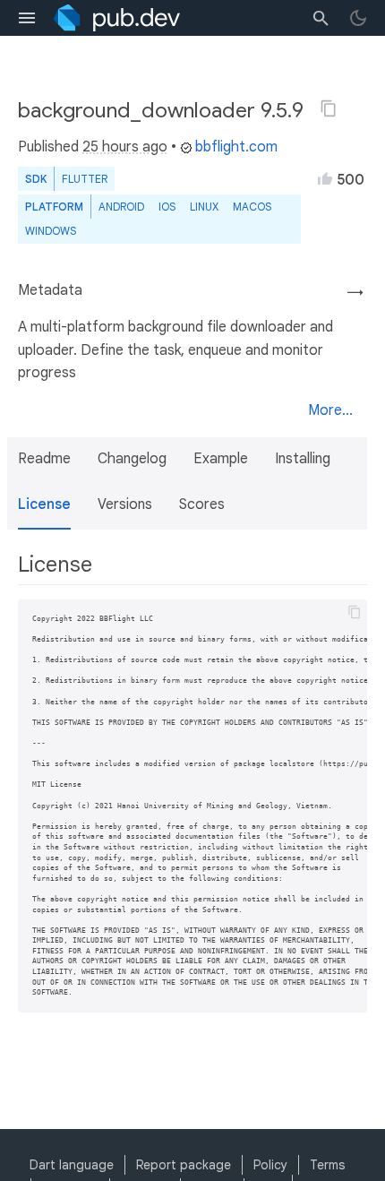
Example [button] (220, 459)
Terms (327, 1165)
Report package (183, 1165)
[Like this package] (325, 178)
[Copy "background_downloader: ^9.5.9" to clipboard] (329, 108)
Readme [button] (44, 459)
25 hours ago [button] (124, 147)
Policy (270, 1165)
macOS (252, 206)
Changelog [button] (132, 459)
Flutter (84, 178)
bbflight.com (236, 147)
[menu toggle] (27, 18)
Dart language (72, 1165)
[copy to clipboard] (355, 612)
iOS (166, 206)
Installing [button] (302, 459)
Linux (204, 206)
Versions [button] (125, 504)
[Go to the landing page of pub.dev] (117, 17)
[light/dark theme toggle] (358, 18)
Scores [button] (202, 504)
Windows (50, 230)
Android (121, 206)
